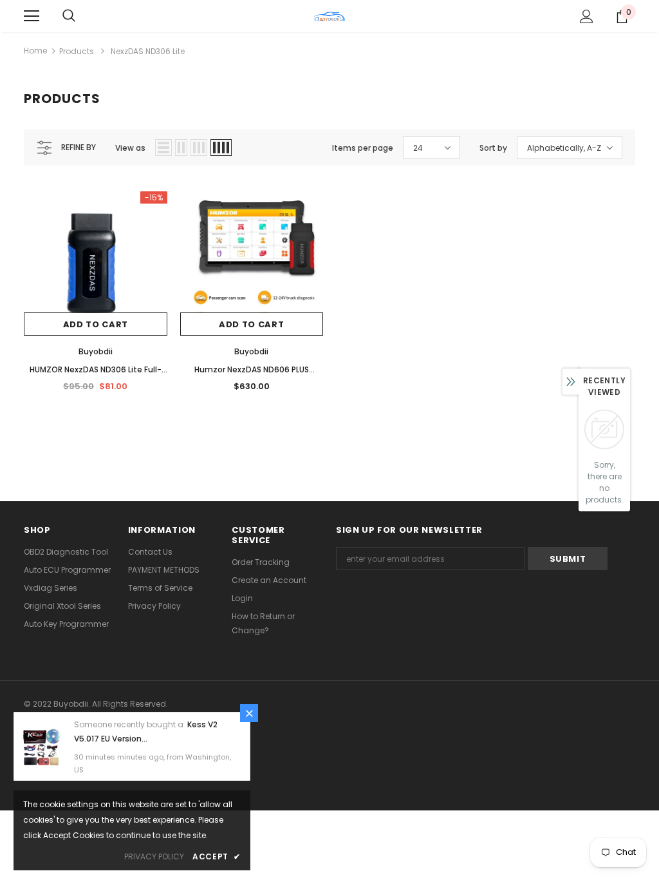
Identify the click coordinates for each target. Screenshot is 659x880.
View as (130, 147)
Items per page (362, 147)
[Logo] (329, 15)
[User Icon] (586, 16)
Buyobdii (96, 351)
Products (76, 51)
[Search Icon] (68, 16)
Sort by (493, 147)
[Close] (249, 713)
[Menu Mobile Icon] (31, 16)
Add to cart (95, 324)
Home (35, 50)
